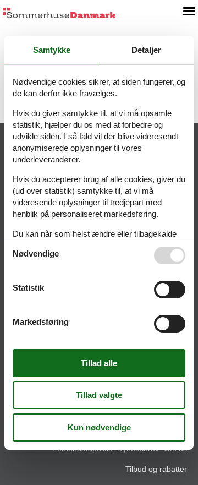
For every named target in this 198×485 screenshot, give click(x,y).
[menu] (189, 11)
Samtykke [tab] (51, 50)
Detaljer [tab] (146, 50)
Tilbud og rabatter (156, 469)
